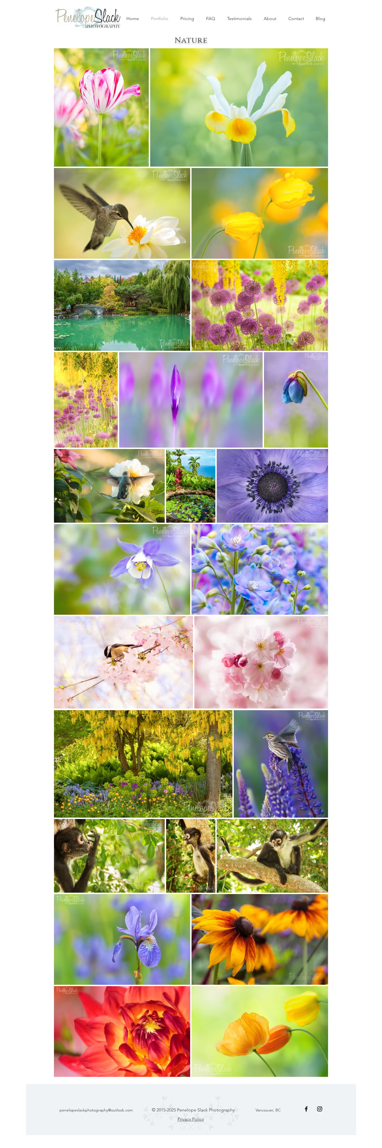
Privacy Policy (191, 1119)
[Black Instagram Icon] (319, 1109)
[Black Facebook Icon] (306, 1109)
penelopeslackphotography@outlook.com (96, 1110)
